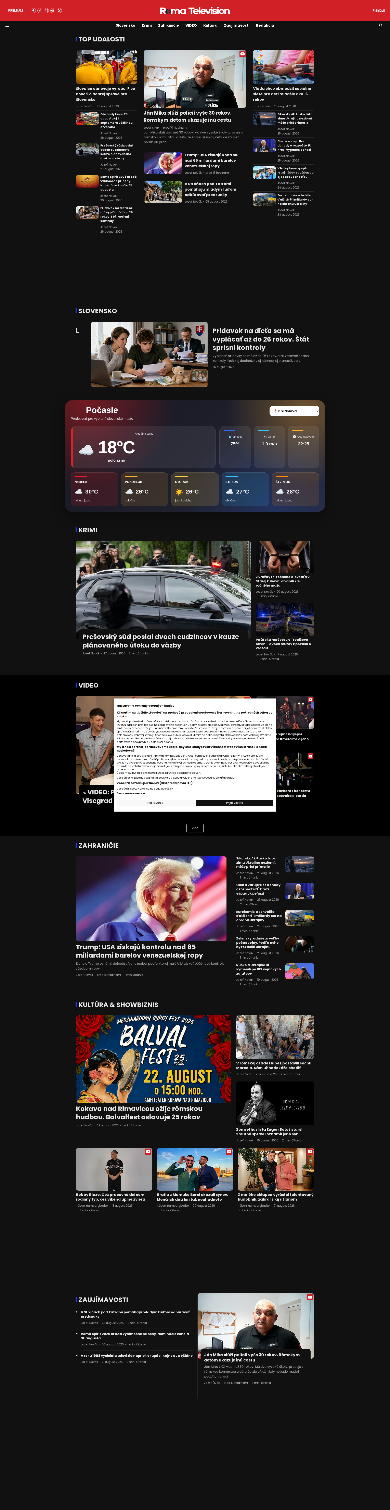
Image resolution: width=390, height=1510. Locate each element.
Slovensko (125, 25)
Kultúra (210, 25)
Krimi (147, 25)
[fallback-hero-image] (106, 67)
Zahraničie (168, 25)
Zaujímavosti (236, 25)
